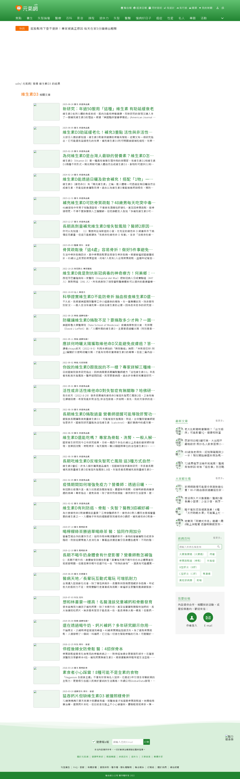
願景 (194, 7)
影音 (80, 18)
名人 (181, 18)
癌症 (159, 18)
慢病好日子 (143, 18)
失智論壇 (44, 18)
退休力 (104, 18)
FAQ (75, 767)
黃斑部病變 (185, 580)
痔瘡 (212, 554)
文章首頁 (146, 757)
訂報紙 (150, 767)
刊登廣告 (65, 767)
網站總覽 (174, 767)
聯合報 (127, 7)
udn (18, 83)
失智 (117, 18)
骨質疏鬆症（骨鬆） (191, 560)
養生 (30, 18)
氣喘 (199, 580)
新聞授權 (92, 767)
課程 (91, 18)
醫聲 (128, 18)
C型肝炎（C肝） (189, 573)
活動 (204, 18)
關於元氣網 (82, 757)
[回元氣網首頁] (30, 8)
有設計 (170, 7)
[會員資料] (217, 8)
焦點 (19, 18)
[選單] (223, 8)
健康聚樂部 (97, 757)
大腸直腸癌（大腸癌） (192, 554)
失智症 (211, 560)
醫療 (58, 18)
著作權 (114, 767)
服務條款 (104, 767)
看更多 (220, 420)
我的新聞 (206, 7)
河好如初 (156, 7)
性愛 (170, 18)
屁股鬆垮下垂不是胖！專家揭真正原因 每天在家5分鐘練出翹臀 (74, 28)
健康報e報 (102, 741)
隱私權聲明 (126, 767)
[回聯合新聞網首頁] (19, 8)
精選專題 (111, 757)
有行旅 (183, 7)
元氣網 (27, 83)
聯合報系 (139, 767)
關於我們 (162, 767)
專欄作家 (158, 757)
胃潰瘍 (207, 573)
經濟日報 (141, 7)
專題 (193, 18)
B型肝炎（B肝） (189, 567)
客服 (82, 767)
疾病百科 (123, 757)
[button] (222, 17)
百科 (69, 18)
